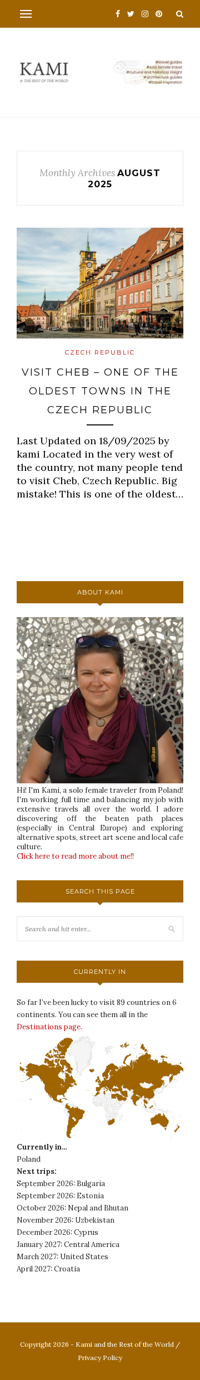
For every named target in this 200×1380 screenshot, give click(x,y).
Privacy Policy (100, 1357)
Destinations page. (49, 1027)
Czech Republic (100, 352)
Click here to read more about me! (74, 856)
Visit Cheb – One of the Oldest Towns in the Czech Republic (100, 390)
